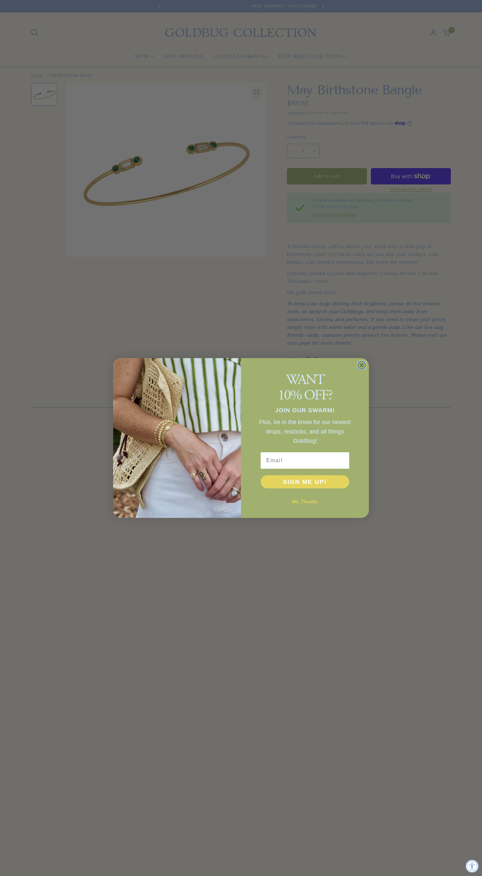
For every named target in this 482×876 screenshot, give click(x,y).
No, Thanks (305, 501)
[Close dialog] (362, 365)
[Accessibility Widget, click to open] (472, 866)
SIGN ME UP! (305, 482)
